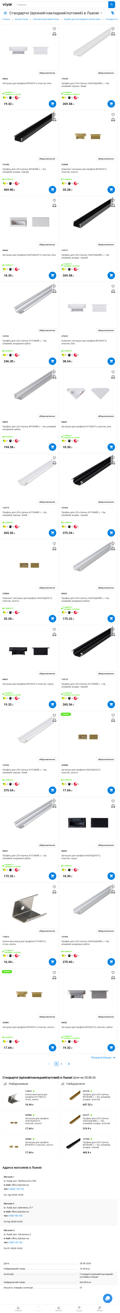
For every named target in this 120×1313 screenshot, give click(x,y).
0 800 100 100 (15, 1215)
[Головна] (7, 5)
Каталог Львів (21, 19)
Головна (6, 19)
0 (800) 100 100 (16, 1189)
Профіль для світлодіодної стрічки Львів (82, 19)
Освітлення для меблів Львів (46, 19)
